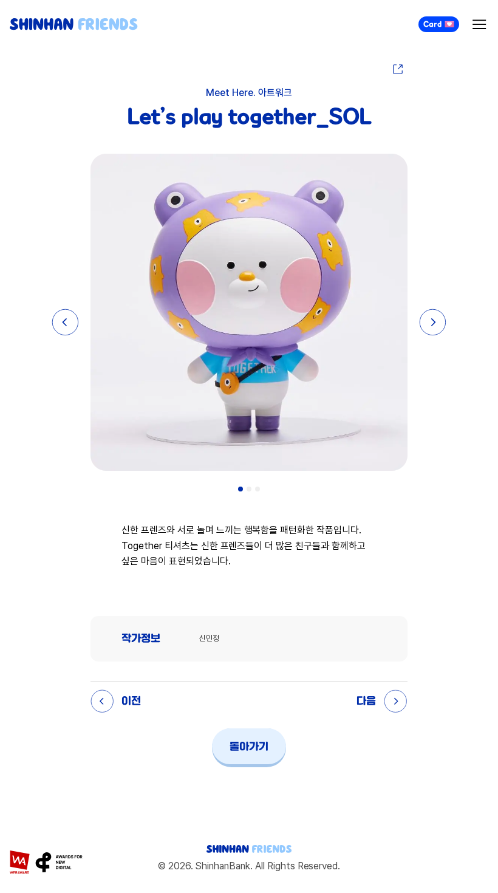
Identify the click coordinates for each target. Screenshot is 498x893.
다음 (366, 701)
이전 (131, 701)
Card (432, 24)
